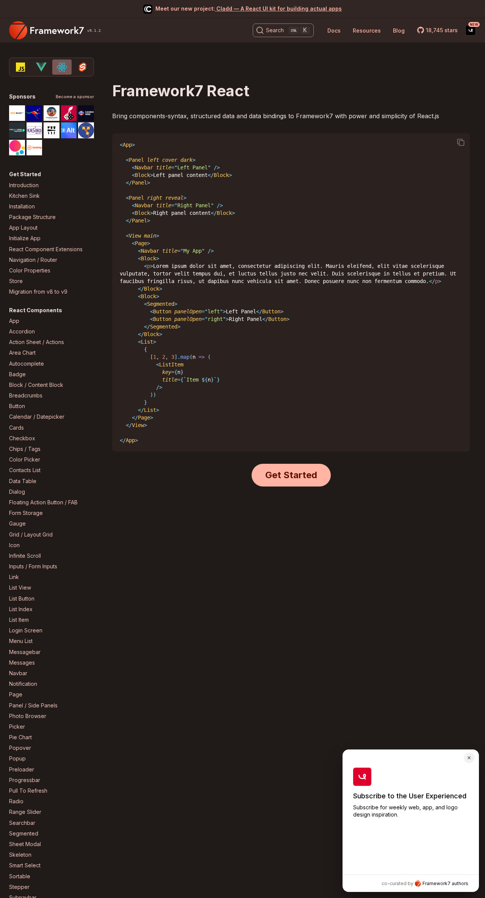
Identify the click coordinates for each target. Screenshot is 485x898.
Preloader (21, 769)
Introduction (24, 185)
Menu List (21, 641)
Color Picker (24, 459)
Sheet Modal (25, 844)
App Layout (23, 227)
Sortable (19, 876)
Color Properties (29, 270)
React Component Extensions (46, 249)
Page (15, 694)
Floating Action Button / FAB (43, 502)
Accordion (22, 331)
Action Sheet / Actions (36, 342)
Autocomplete (26, 363)
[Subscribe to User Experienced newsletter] (470, 30)
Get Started (291, 474)
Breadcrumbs (25, 395)
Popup (17, 758)
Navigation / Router (33, 260)
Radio (16, 801)
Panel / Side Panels (33, 705)
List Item (19, 619)
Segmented (23, 833)
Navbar (18, 673)
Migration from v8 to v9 (38, 291)
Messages (22, 662)
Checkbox (22, 438)
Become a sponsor (75, 97)
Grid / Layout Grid (31, 534)
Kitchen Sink (24, 195)
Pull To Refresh (28, 790)
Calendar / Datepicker (36, 416)
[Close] (469, 758)
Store (16, 281)
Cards (16, 427)
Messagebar (25, 652)
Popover (20, 748)
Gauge (17, 523)
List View (20, 587)
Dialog (17, 491)
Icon (14, 545)
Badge (17, 374)
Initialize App (25, 238)
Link (14, 577)
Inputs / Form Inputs (33, 566)
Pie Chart (20, 737)
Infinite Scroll (25, 555)
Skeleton (20, 854)
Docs (334, 30)
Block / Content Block (36, 385)
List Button (21, 598)
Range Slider (25, 812)
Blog (399, 30)
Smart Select (25, 865)
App (14, 321)
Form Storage (26, 513)
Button (17, 406)
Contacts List (25, 470)
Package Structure (32, 217)
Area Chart (22, 352)
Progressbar (24, 780)
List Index (21, 609)
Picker (17, 726)
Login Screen (25, 630)
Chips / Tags (25, 449)
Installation (22, 206)
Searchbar (22, 823)
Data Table (22, 481)
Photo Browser (27, 716)
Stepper (19, 887)
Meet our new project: (248, 8)
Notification (23, 684)
